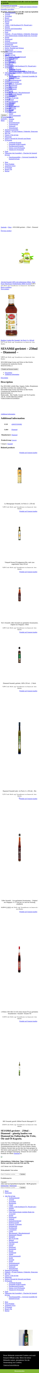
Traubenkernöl (13, 124)
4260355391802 (17, 424)
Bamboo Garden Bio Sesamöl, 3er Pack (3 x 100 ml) (17, 340)
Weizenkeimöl (13, 128)
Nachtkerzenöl (13, 101)
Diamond (14, 429)
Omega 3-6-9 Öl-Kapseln (17, 148)
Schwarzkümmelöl (15, 115)
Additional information (12, 374)
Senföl (7, 97)
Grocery (14, 440)
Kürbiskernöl (13, 85)
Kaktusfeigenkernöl (15, 80)
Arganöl (11, 59)
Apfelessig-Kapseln (15, 142)
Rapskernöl (8, 88)
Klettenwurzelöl (14, 82)
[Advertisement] (19, 31)
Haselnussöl (12, 77)
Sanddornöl (8, 94)
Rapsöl (7, 90)
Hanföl (11, 75)
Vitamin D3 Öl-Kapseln (16, 149)
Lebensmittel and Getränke (13, 51)
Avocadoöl (12, 61)
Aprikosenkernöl (14, 57)
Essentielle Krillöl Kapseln (17, 144)
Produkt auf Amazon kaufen (10, 369)
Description (8, 372)
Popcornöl (8, 87)
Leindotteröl (8, 53)
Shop (9, 227)
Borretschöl (12, 62)
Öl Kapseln (8, 67)
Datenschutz (5, 1185)
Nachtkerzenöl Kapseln (16, 146)
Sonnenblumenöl (14, 122)
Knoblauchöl (13, 87)
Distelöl (11, 68)
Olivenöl (11, 103)
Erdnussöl (12, 69)
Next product (5, 289)
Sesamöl (11, 119)
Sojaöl (7, 101)
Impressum (13, 1185)
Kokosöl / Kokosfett (15, 84)
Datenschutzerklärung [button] (11, 1365)
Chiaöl (11, 64)
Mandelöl (8, 60)
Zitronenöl (8, 111)
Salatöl (11, 114)
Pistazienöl (8, 83)
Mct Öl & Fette (13, 98)
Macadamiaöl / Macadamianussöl (19, 92)
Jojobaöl (11, 78)
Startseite (3, 227)
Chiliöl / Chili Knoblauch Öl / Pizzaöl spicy (22, 66)
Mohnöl (11, 99)
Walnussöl (8, 108)
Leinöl (11, 91)
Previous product (6, 231)
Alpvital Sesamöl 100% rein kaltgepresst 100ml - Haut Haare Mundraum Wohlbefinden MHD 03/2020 (18, 283)
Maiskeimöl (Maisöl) (15, 94)
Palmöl (7, 81)
